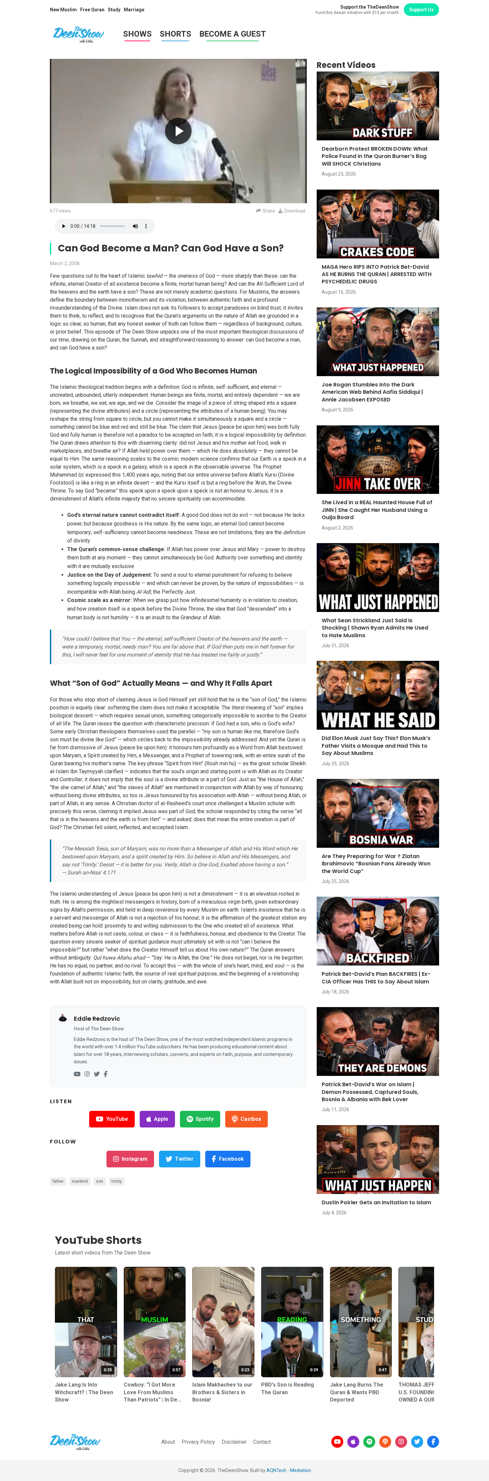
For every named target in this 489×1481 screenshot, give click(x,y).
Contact (262, 1442)
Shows (137, 34)
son (99, 1181)
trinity (116, 1181)
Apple (161, 1119)
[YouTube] (77, 1074)
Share (268, 211)
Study (114, 9)
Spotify (205, 1119)
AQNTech (276, 1470)
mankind (80, 1181)
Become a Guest (232, 34)
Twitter (184, 1159)
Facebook (231, 1159)
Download (294, 211)
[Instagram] (87, 1074)
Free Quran (92, 9)
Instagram (134, 1159)
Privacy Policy (198, 1442)
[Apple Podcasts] (353, 1442)
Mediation (300, 1470)
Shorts (175, 34)
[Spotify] (369, 1442)
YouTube (117, 1119)
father (58, 1181)
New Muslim (63, 9)
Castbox (251, 1119)
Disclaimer (234, 1442)
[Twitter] (97, 1074)
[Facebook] (105, 1074)
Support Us (421, 9)
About (168, 1442)
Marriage (134, 9)
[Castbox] (385, 1442)
